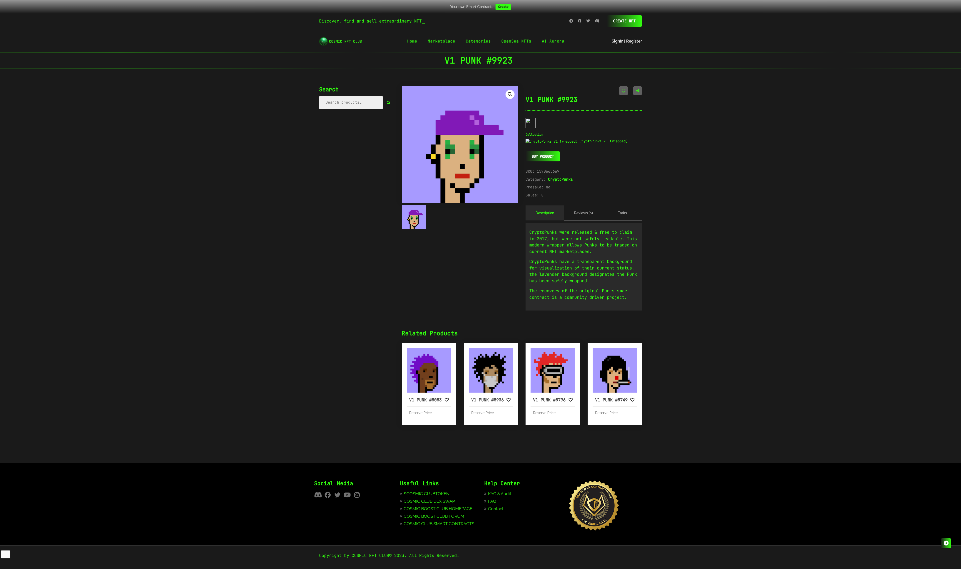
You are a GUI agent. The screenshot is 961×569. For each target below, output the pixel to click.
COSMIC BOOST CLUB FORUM (434, 516)
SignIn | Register (627, 41)
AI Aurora (553, 41)
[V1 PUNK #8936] (491, 370)
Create (503, 7)
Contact (496, 508)
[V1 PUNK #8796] (553, 370)
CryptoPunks (560, 179)
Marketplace (441, 41)
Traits (622, 213)
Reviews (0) (583, 213)
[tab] (545, 212)
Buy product (543, 156)
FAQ (492, 501)
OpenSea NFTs (516, 41)
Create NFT (624, 21)
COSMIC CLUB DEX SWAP (429, 501)
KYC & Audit (499, 493)
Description (545, 213)
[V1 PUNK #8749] (615, 370)
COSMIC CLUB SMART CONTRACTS (439, 523)
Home (412, 41)
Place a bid (440, 387)
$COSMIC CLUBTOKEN (426, 493)
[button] (510, 94)
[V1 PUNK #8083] (429, 370)
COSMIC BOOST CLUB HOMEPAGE (438, 508)
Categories (478, 41)
